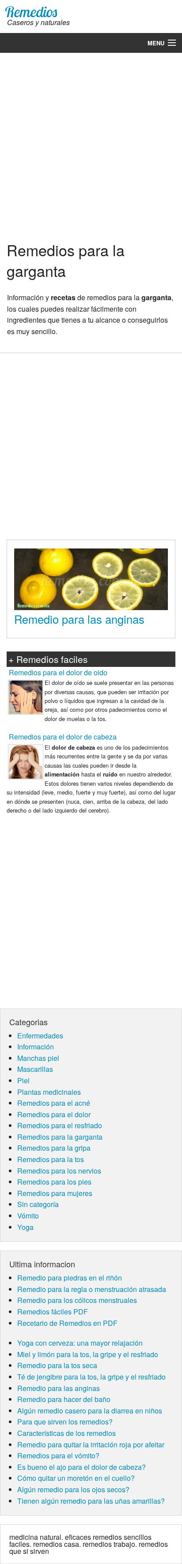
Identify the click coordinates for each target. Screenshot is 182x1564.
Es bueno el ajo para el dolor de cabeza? (81, 1467)
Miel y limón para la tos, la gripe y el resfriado (87, 1354)
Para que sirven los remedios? (65, 1422)
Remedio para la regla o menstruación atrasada (91, 1289)
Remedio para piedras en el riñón (69, 1278)
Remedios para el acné (53, 1103)
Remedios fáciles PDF (52, 1311)
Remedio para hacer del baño (63, 1399)
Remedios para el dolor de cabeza (63, 737)
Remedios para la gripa (54, 1148)
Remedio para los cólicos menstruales (77, 1300)
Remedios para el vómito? (58, 1455)
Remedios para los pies (54, 1182)
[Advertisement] (91, 145)
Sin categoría (38, 1204)
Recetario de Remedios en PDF (67, 1323)
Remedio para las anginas (79, 619)
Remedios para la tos (50, 1159)
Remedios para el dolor (54, 1114)
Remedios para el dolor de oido (58, 672)
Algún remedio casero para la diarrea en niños (89, 1411)
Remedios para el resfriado (59, 1125)
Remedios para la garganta (59, 1137)
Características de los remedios (66, 1433)
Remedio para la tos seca (57, 1365)
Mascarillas (35, 1069)
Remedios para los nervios (59, 1171)
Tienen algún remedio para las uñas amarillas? (91, 1501)
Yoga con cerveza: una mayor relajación (80, 1343)
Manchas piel (38, 1058)
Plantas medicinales (49, 1092)
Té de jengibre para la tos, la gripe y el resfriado (91, 1377)
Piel (23, 1080)
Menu (156, 43)
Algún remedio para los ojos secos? (73, 1489)
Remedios (31, 11)
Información (35, 1046)
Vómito (28, 1216)
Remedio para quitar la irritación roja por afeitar (90, 1444)
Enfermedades (40, 1035)
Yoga (25, 1227)
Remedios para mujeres (54, 1193)
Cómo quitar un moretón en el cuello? (76, 1478)
